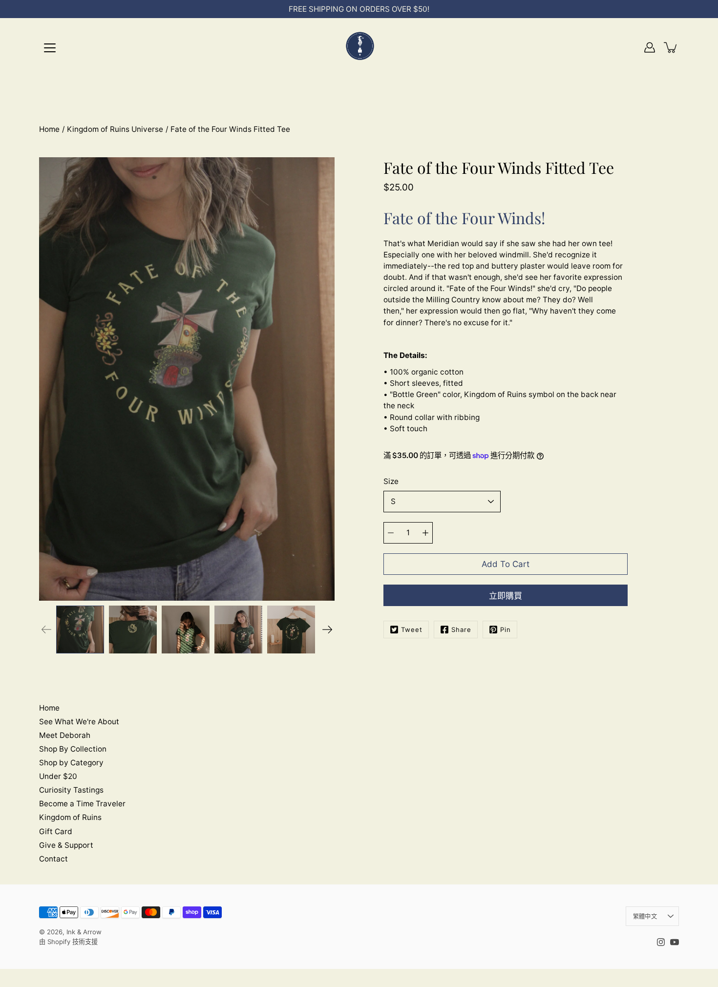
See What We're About (79, 721)
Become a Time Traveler (82, 803)
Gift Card (55, 831)
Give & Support (66, 845)
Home (49, 129)
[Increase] (425, 533)
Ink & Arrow (84, 932)
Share (461, 629)
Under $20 (58, 776)
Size (391, 481)
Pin (505, 629)
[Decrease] (390, 533)
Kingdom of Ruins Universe (115, 129)
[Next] (327, 629)
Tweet (411, 629)
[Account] (649, 47)
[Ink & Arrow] (359, 47)
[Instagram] (660, 942)
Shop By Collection (72, 749)
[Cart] (671, 47)
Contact (53, 858)
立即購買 (505, 596)
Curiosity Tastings (71, 790)
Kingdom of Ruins (70, 817)
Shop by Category (71, 762)
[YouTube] (674, 942)
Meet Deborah (64, 735)
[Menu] (50, 48)
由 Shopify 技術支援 (68, 941)
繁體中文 (645, 916)
